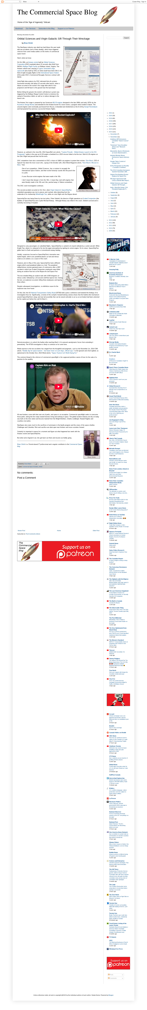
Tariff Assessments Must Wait (117, 306)
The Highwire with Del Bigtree (118, 579)
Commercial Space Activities (30, 466)
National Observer (115, 812)
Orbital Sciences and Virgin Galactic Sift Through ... (118, 184)
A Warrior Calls (114, 259)
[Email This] (39, 464)
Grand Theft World (115, 396)
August (112, 198)
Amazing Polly (114, 269)
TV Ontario (112, 937)
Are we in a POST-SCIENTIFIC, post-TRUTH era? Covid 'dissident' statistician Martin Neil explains (119, 633)
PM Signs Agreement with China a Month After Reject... (120, 179)
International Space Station (50, 73)
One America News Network (118, 832)
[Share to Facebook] (46, 464)
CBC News (112, 736)
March (112, 211)
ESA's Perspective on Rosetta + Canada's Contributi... (119, 166)
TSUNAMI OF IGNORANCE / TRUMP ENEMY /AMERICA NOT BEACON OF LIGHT (118, 262)
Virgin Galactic (55, 190)
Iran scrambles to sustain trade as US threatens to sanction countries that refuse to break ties (119, 835)
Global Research (114, 386)
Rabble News (113, 852)
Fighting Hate (113, 377)
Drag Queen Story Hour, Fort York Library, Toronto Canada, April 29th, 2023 (119, 611)
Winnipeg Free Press (116, 949)
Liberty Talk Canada (115, 438)
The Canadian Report (116, 558)
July (111, 200)
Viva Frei (112, 679)
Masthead (19, 28)
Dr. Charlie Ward (114, 352)
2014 (110, 132)
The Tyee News (114, 895)
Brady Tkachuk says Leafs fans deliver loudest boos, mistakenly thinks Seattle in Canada (118, 916)
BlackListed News (115, 293)
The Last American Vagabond (118, 591)
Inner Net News (114, 404)
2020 (110, 115)
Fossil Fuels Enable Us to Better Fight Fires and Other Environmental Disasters (118, 474)
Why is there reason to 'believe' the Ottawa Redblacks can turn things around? (119, 845)
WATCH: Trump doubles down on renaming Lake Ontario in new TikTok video (118, 643)
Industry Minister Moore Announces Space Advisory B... (119, 157)
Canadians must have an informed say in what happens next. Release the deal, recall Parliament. (119, 452)
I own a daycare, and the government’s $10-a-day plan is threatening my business (118, 805)
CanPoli (111, 320)
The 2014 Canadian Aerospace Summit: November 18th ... (120, 171)
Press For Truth (114, 498)
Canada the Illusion (114, 602)
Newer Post (21, 530)
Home (59, 530)
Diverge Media (114, 342)
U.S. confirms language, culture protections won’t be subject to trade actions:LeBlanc (118, 791)
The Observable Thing (116, 608)
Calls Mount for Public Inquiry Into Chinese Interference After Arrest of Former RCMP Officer (118, 370)
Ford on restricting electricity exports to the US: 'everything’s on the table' (118, 815)
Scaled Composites (89, 198)
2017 (110, 124)
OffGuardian (113, 489)
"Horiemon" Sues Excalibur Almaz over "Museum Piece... (118, 146)
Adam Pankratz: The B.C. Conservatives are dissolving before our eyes (117, 825)
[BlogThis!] (41, 464)
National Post (113, 822)
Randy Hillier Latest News (117, 508)
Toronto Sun (113, 913)
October (113, 192)
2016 (110, 126)
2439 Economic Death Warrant (117, 322)
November (113, 137)
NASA (40, 466)
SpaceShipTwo (67, 190)
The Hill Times (113, 869)
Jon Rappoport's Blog (116, 420)
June (112, 203)
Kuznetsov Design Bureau (26, 104)
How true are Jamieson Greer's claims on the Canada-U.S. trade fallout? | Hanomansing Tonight (118, 739)
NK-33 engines (57, 102)
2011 (110, 225)
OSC (89, 94)
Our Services (30, 28)
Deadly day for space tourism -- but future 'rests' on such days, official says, (48, 351)
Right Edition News (115, 523)
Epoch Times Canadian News (118, 367)
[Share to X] (44, 464)
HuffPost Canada (114, 775)
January (113, 217)
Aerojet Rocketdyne (90, 107)
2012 (110, 223)
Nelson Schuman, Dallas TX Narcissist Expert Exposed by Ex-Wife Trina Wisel (118, 431)
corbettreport (113, 334)
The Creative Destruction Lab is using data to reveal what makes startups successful (118, 888)
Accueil (111, 714)
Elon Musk (89, 160)
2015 (110, 129)
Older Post (96, 530)
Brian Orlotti (28, 43)
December (113, 134)
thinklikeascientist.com (89, 289)
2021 (110, 113)
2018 (110, 121)
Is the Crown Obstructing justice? (118, 510)
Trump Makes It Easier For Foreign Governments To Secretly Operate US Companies (118, 594)
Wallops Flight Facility (30, 66)
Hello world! (112, 545)
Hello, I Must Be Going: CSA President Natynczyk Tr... (119, 188)
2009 (110, 231)
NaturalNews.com (115, 459)
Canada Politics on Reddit (117, 732)
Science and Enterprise (116, 861)
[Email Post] (35, 463)
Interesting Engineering (116, 778)
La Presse (112, 798)
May (111, 206)
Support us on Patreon (66, 28)
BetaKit (111, 726)
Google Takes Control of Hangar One (117, 162)
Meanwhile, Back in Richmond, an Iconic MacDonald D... (120, 152)
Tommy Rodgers (114, 658)
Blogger (111, 995)
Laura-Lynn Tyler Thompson (118, 428)
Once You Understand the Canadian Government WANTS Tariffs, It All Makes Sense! (118, 682)
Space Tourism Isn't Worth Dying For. (64, 353)
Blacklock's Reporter (116, 305)
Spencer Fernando (115, 531)
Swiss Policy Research (116, 550)
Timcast (111, 650)
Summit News (113, 543)
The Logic (112, 884)
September (114, 195)
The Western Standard (116, 640)
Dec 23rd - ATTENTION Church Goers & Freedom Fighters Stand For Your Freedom (118, 442)
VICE (110, 940)
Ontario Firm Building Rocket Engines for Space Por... (119, 175)
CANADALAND (114, 312)
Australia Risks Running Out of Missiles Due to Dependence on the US (118, 389)
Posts (111, 975)
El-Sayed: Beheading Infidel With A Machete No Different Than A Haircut (118, 286)
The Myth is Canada (115, 601)
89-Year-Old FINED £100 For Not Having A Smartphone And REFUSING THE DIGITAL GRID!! (118, 501)
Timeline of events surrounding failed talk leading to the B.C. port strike (118, 906)
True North (112, 670)
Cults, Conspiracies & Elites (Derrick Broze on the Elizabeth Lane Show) (118, 572)
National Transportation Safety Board (43, 293)
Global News (113, 764)
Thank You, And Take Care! (116, 328)
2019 (110, 118)
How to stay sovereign (115, 727)
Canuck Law (113, 327)
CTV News (112, 756)
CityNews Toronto (115, 746)
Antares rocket (33, 62)
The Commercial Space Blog (57, 11)
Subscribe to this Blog (46, 28)
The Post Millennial (115, 618)
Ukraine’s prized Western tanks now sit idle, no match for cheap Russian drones (118, 462)
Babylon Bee (113, 283)
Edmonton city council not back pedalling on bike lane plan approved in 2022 (118, 749)
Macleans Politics (115, 802)
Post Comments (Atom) (33, 534)
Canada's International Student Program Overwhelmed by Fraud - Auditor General (118, 345)
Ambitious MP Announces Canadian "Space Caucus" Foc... (119, 140)
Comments (113, 978)
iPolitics (111, 788)
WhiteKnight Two (41, 194)
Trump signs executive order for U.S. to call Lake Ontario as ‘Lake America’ (118, 768)
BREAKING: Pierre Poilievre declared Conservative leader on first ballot (118, 621)
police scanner (113, 484)
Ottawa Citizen (114, 842)
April (112, 208)
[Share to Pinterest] (48, 464)
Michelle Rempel (114, 448)
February (113, 214)
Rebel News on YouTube (117, 515)
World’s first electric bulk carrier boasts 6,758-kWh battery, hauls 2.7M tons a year (118, 781)
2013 (110, 220)
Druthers (112, 359)
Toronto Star (113, 903)
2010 (110, 228)
